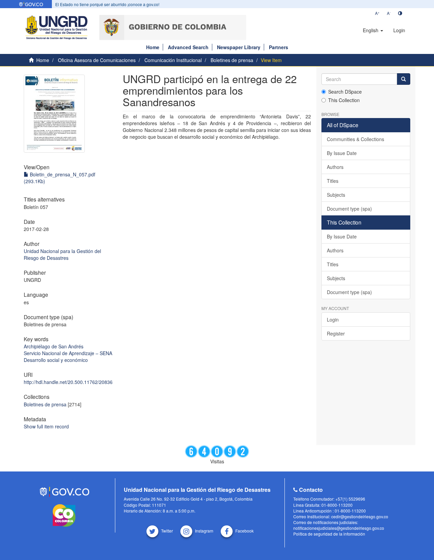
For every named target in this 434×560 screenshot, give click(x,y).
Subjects (336, 194)
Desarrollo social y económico (56, 359)
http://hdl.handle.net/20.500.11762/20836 (68, 382)
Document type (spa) (349, 208)
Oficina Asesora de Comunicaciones (97, 60)
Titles (332, 180)
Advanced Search (188, 47)
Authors (335, 166)
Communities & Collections (355, 139)
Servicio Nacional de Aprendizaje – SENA (68, 353)
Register (336, 333)
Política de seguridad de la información (329, 534)
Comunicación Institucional (173, 60)
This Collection (344, 100)
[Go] (403, 79)
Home (152, 47)
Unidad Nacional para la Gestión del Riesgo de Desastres (62, 254)
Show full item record (46, 426)
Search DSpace (345, 91)
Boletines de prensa (232, 60)
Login (333, 319)
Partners (278, 47)
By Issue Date (342, 153)
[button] (373, 30)
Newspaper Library (238, 47)
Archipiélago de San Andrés (53, 346)
